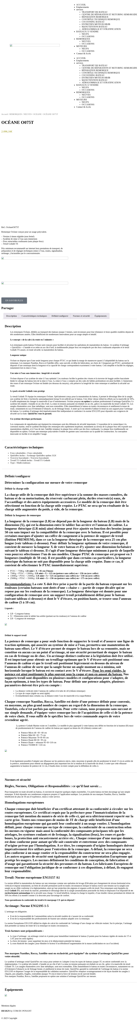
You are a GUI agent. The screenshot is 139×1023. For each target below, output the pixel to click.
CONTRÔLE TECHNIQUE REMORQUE (101, 19)
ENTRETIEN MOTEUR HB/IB (96, 24)
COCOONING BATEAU (93, 22)
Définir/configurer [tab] (60, 316)
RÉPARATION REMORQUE (95, 17)
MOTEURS (81, 46)
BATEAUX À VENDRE (87, 31)
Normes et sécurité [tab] (81, 316)
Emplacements (82, 7)
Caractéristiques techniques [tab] (34, 316)
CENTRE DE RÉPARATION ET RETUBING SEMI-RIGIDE (109, 14)
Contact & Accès (83, 53)
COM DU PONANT (22, 1011)
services (79, 9)
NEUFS (85, 34)
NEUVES (86, 41)
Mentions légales (8, 1006)
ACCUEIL (81, 5)
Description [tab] (11, 316)
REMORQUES (83, 39)
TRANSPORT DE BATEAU (95, 12)
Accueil (4, 114)
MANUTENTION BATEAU (95, 26)
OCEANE (37, 114)
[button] (35, 307)
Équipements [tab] (101, 316)
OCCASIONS (88, 36)
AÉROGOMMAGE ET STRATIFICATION (101, 29)
